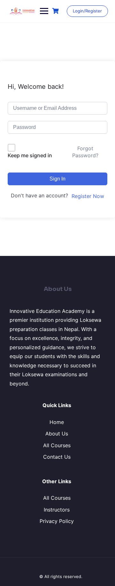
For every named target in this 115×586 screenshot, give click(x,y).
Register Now (88, 196)
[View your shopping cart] (56, 11)
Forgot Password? (85, 152)
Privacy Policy (57, 521)
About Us (56, 433)
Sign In (57, 178)
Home (57, 422)
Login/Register (87, 10)
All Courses (57, 445)
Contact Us (57, 457)
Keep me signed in (30, 155)
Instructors (57, 509)
